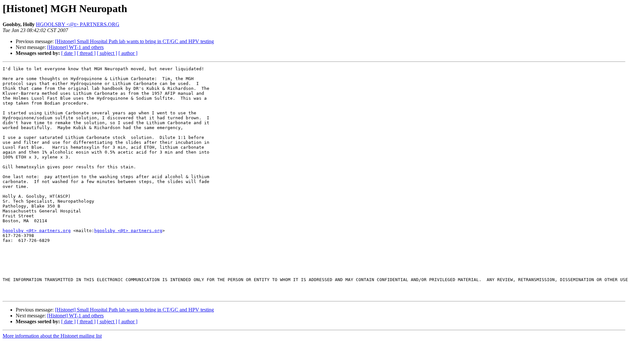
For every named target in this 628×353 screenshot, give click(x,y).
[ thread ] (86, 53)
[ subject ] (107, 53)
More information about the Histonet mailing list (52, 336)
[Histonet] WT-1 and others (75, 47)
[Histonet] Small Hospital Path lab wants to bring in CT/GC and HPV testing (134, 41)
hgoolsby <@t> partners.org (37, 230)
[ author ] (127, 53)
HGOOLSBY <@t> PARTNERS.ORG (77, 24)
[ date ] (68, 53)
